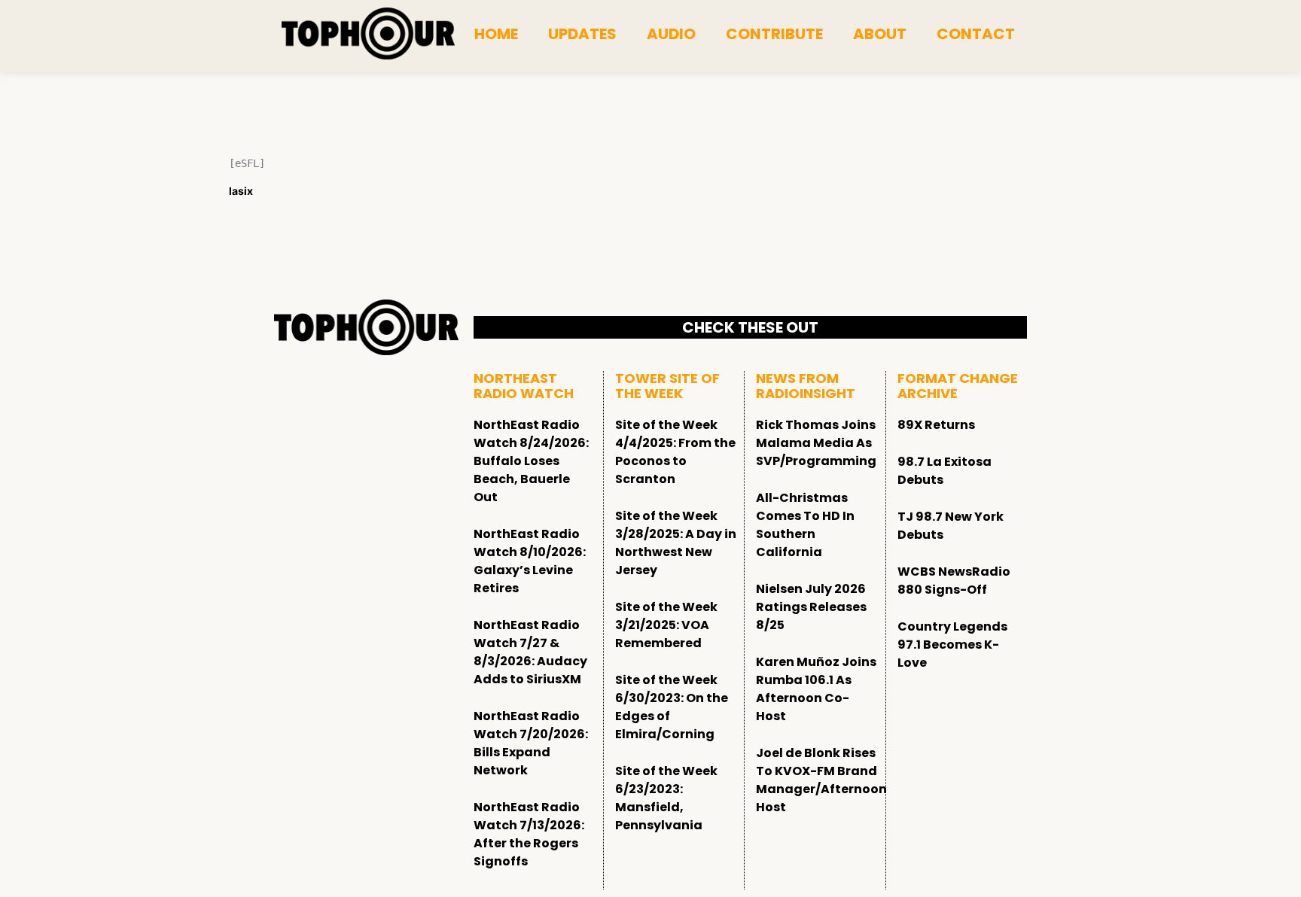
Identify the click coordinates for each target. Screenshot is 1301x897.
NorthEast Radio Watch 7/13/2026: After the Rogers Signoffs (529, 834)
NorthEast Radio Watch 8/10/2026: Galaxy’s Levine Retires (530, 561)
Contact (976, 33)
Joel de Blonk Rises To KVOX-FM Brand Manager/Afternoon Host (821, 780)
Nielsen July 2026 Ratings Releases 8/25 (811, 607)
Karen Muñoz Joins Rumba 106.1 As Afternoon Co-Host (816, 689)
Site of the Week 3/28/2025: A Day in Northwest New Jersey (675, 543)
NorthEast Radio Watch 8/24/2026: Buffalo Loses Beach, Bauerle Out (531, 461)
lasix (241, 190)
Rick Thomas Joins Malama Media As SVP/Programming (816, 443)
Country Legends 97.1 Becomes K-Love (952, 644)
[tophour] (368, 34)
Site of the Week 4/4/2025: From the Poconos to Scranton (675, 452)
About (879, 33)
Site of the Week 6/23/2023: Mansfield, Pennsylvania (666, 798)
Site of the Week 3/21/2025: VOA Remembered (666, 625)
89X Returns (936, 424)
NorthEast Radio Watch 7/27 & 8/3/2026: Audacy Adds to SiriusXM (530, 652)
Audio (671, 33)
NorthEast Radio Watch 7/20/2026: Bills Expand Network (531, 743)
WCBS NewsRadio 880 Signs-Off (953, 580)
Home (496, 33)
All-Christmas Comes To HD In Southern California (805, 525)
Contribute (774, 33)
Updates (582, 33)
